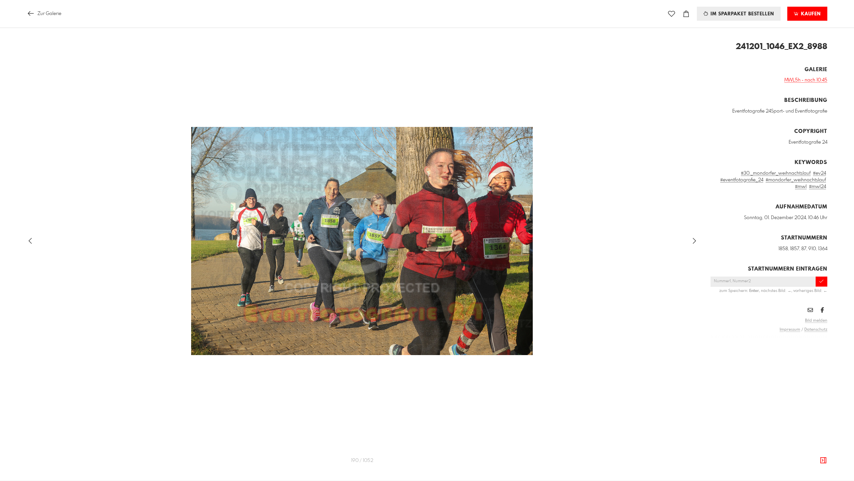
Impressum (790, 330)
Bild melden (816, 321)
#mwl (801, 186)
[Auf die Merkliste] (672, 13)
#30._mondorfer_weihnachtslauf (776, 173)
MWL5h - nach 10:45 (805, 80)
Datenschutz (815, 330)
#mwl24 (817, 186)
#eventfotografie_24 (741, 180)
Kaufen (810, 14)
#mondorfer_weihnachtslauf (796, 180)
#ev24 (819, 173)
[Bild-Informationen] (823, 460)
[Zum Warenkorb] (686, 13)
